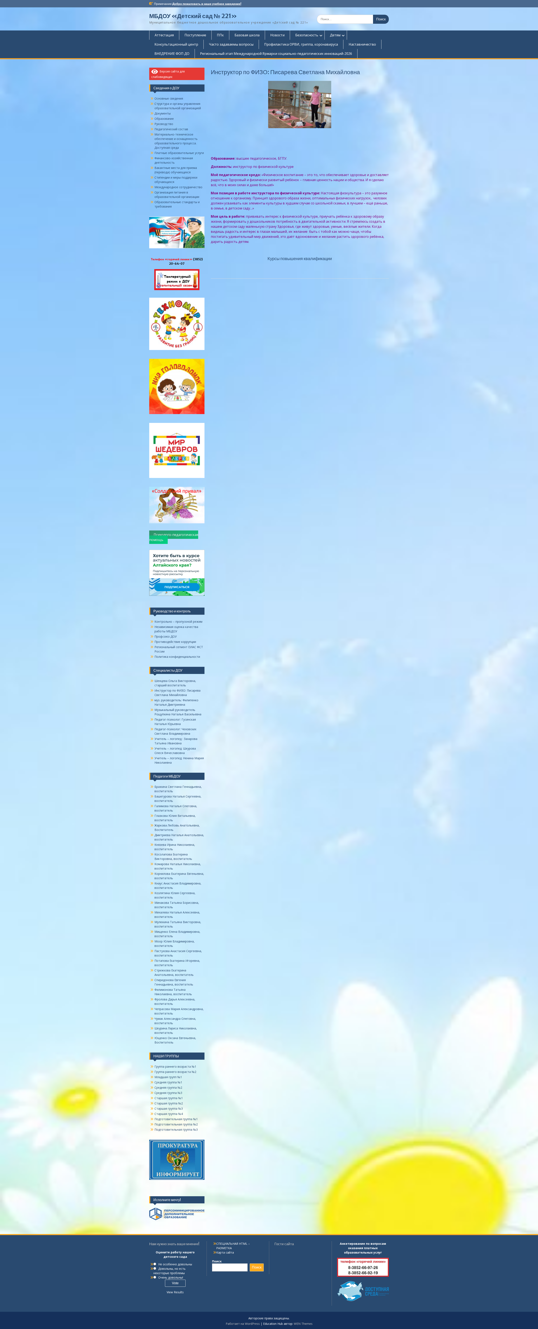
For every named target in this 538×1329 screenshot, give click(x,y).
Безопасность (306, 35)
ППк (220, 35)
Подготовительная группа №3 (176, 1130)
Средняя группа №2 (168, 1088)
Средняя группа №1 (168, 1082)
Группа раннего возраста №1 (175, 1066)
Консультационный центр (176, 44)
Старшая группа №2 (168, 1103)
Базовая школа (247, 35)
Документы (162, 113)
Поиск (217, 1261)
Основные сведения (168, 98)
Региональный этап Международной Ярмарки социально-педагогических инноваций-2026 (276, 53)
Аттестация (164, 35)
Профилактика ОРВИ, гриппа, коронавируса (301, 44)
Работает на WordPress (243, 1324)
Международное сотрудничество (178, 187)
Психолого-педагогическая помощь (173, 537)
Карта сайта (225, 1252)
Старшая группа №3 (168, 1109)
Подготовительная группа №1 (176, 1119)
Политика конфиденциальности (177, 657)
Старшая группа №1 (168, 1098)
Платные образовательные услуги (179, 153)
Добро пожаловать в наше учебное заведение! (206, 4)
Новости (277, 35)
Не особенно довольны (175, 1264)
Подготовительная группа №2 (176, 1124)
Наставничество (362, 44)
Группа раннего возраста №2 (175, 1072)
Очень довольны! (170, 1277)
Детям (335, 35)
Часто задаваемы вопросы (231, 44)
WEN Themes (303, 1324)
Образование (164, 119)
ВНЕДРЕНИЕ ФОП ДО (171, 53)
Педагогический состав (171, 129)
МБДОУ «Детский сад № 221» (193, 16)
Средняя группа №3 (168, 1093)
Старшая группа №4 (168, 1114)
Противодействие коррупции (175, 642)
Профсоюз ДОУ (165, 636)
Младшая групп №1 (168, 1077)
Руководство (163, 124)
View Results (175, 1292)
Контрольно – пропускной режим (178, 622)
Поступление (195, 35)
